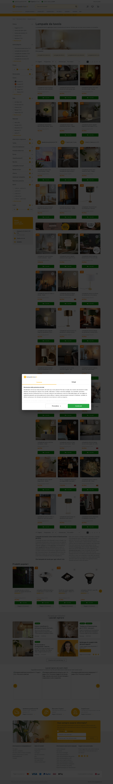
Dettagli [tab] (74, 382)
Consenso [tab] (39, 382)
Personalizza (55, 406)
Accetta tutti (78, 406)
